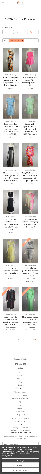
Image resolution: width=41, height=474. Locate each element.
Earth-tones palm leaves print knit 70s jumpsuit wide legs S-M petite (11, 81)
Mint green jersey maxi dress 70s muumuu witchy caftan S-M (30, 321)
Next (35, 340)
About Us (20, 379)
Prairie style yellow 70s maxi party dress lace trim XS (11, 272)
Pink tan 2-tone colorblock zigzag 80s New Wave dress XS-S (30, 223)
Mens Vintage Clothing (20, 418)
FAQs (20, 372)
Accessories (20, 412)
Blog (20, 382)
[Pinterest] (20, 364)
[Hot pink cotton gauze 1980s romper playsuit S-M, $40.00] (30, 60)
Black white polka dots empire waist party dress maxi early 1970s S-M (11, 177)
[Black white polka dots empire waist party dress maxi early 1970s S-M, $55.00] (11, 155)
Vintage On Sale (20, 421)
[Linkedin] (16, 364)
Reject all (20, 465)
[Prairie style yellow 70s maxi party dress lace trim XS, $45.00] (11, 251)
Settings (20, 460)
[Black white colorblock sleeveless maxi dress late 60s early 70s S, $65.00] (11, 202)
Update (33, 32)
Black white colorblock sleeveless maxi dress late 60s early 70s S (10, 224)
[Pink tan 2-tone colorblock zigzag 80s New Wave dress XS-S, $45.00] (30, 202)
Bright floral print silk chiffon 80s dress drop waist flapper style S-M (30, 177)
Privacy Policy (7, 456)
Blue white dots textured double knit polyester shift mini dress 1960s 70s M (11, 129)
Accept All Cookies (20, 470)
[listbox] (16, 40)
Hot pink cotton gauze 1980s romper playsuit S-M (30, 81)
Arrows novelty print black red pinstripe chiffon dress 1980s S (10, 321)
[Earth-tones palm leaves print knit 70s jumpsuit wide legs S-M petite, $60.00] (11, 60)
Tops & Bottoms (20, 395)
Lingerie (20, 402)
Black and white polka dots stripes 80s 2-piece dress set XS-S (30, 272)
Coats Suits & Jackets (20, 398)
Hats (20, 405)
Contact (20, 375)
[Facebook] (24, 364)
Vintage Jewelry (20, 415)
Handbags (20, 408)
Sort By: (6, 40)
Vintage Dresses (20, 392)
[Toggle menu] (3, 3)
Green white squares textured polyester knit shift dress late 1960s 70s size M (30, 129)
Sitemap (20, 385)
